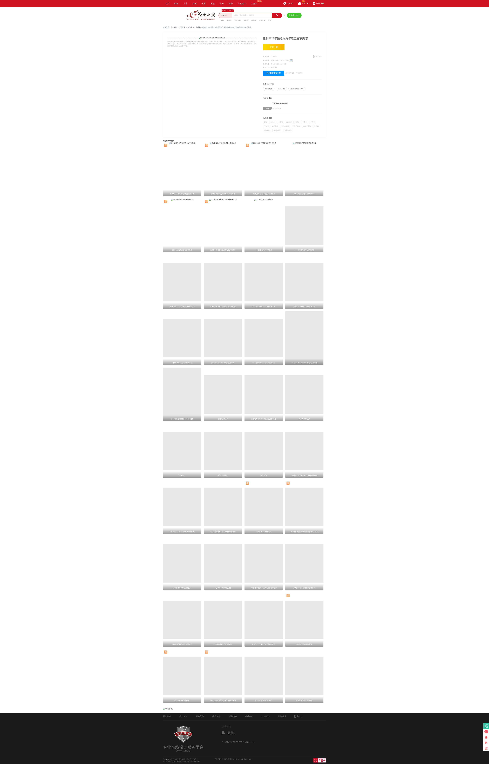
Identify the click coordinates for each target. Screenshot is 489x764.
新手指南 (233, 716)
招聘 (222, 20)
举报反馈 (318, 56)
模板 (176, 3)
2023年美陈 (285, 126)
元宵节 (280, 122)
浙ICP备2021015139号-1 (190, 759)
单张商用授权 (290, 73)
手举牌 (266, 126)
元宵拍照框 (296, 126)
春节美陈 (275, 126)
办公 (222, 3)
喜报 (269, 20)
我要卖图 (486, 726)
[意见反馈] (486, 743)
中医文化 (262, 20)
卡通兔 (304, 122)
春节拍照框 (307, 126)
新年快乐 (289, 122)
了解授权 (299, 73)
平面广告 (183, 27)
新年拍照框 (288, 130)
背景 (203, 3)
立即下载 (274, 47)
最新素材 (167, 716)
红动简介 (266, 716)
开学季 (253, 20)
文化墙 (229, 20)
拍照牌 (316, 126)
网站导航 (200, 716)
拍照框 (198, 27)
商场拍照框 (277, 130)
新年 (265, 122)
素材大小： (267, 67)
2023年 (272, 122)
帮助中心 (249, 716)
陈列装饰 (191, 27)
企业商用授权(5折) (273, 73)
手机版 (300, 716)
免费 (231, 3)
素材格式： (267, 60)
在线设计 (242, 3)
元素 (185, 3)
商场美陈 (267, 130)
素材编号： (267, 56)
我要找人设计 (294, 15)
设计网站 (174, 27)
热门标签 (183, 716)
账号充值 (216, 716)
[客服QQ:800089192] (486, 737)
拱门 (297, 122)
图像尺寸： (267, 64)
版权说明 (282, 716)
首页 (167, 3)
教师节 (246, 20)
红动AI (254, 3)
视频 (212, 3)
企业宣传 (238, 20)
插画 (194, 3)
